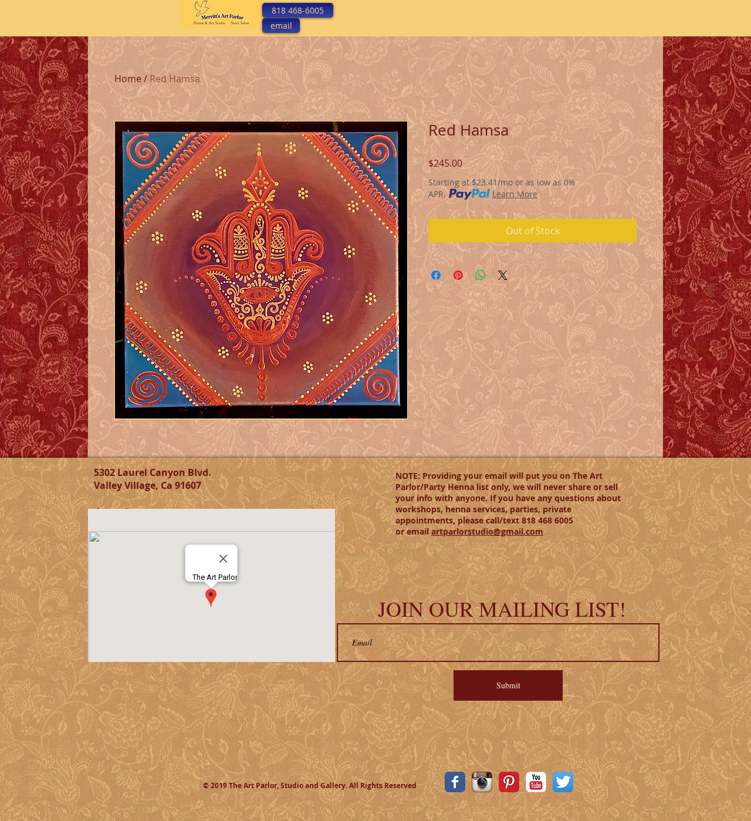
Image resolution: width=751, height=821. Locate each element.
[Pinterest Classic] (509, 782)
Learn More (514, 194)
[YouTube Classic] (536, 782)
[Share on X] (503, 275)
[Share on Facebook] (436, 275)
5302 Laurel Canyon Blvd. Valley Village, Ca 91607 (152, 479)
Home (127, 78)
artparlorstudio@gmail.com (487, 531)
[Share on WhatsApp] (480, 275)
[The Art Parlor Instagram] (482, 782)
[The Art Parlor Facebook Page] (455, 782)
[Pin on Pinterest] (458, 275)
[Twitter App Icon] (563, 782)
